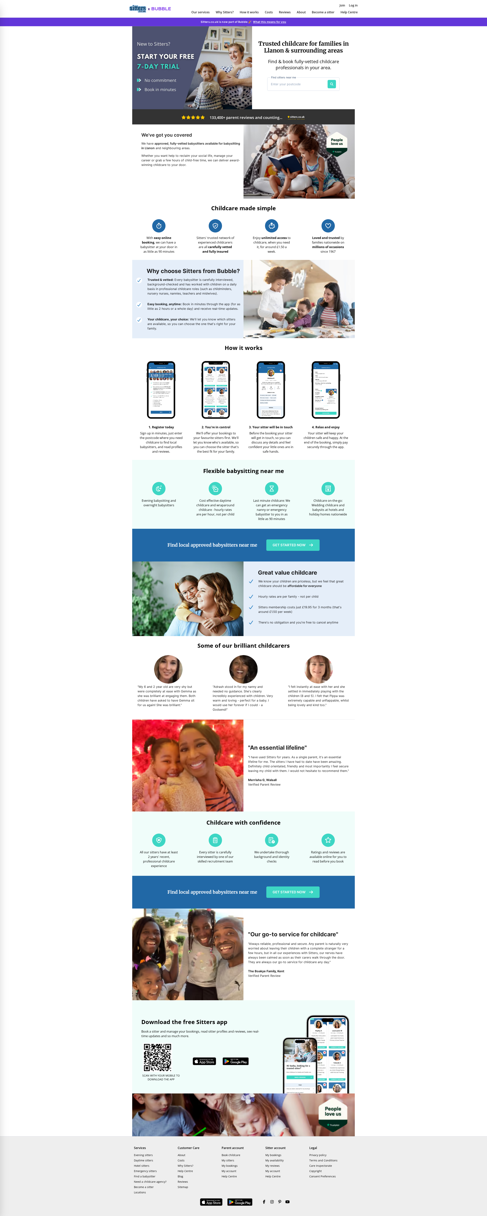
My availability (274, 1160)
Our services (200, 12)
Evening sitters (143, 1155)
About (301, 12)
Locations (140, 1192)
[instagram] (272, 1202)
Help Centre (349, 12)
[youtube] (287, 1202)
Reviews (285, 12)
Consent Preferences (322, 1176)
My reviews (272, 1165)
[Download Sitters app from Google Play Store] (236, 1061)
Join (342, 5)
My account (229, 1171)
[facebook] (264, 1202)
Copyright (315, 1171)
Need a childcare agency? (150, 1181)
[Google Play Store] (240, 1202)
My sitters (228, 1160)
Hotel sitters (141, 1165)
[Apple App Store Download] (211, 1202)
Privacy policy (317, 1155)
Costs (269, 12)
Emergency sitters (145, 1171)
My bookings (230, 1165)
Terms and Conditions (323, 1160)
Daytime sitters (143, 1160)
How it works (249, 12)
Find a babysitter (144, 1176)
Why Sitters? (225, 12)
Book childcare (231, 1155)
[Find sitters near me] (332, 84)
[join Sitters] (192, 67)
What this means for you (269, 21)
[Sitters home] (139, 8)
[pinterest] (279, 1202)
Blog (180, 1176)
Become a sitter (323, 12)
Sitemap (183, 1187)
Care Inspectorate (320, 1165)
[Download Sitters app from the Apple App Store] (204, 1061)
